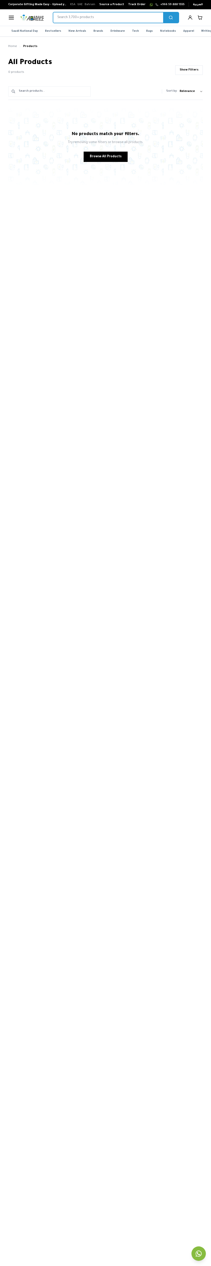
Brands (98, 31)
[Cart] (200, 17)
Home (12, 46)
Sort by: (172, 91)
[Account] (190, 17)
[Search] (171, 17)
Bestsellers (53, 31)
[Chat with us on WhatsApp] (198, 1253)
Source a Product (111, 4)
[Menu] (11, 17)
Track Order (136, 4)
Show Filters (189, 70)
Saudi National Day (24, 31)
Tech (135, 31)
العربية (198, 4)
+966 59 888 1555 (172, 4)
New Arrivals (77, 31)
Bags (149, 31)
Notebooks (168, 31)
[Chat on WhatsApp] (151, 4)
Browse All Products (105, 157)
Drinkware (117, 31)
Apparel (188, 31)
